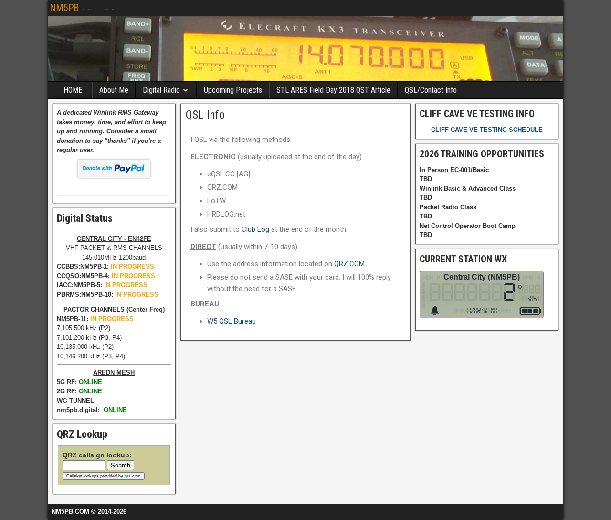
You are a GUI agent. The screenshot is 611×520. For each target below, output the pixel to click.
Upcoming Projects (233, 90)
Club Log (255, 229)
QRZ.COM (349, 264)
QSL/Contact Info (431, 90)
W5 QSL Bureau (231, 321)
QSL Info (205, 114)
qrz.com (133, 476)
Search (120, 465)
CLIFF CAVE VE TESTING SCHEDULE (487, 129)
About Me (113, 90)
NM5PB (64, 7)
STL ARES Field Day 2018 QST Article (333, 90)
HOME (72, 90)
